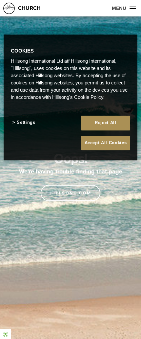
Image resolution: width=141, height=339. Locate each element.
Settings (26, 122)
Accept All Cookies (106, 142)
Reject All (105, 123)
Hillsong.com (70, 193)
